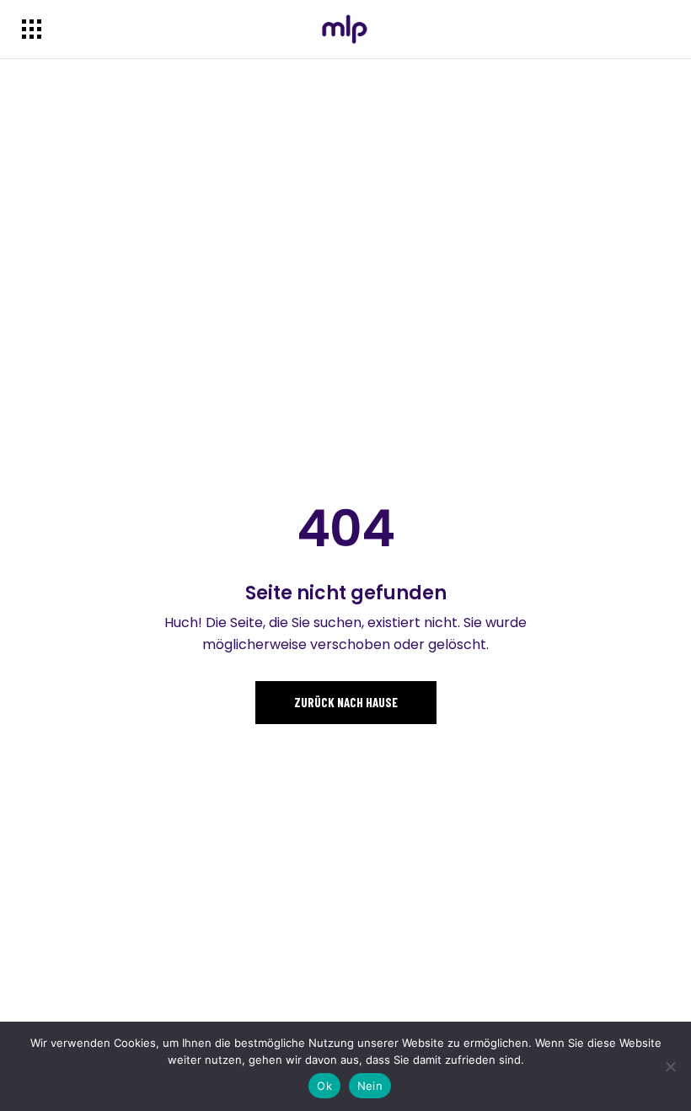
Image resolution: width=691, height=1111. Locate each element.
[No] (670, 1066)
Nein (370, 1085)
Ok (324, 1085)
